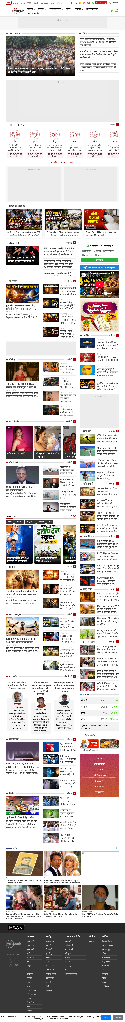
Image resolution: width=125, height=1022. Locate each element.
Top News (14, 33)
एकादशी (68, 941)
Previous (7, 56)
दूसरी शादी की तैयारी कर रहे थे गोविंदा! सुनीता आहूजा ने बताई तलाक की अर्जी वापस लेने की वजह (98, 67)
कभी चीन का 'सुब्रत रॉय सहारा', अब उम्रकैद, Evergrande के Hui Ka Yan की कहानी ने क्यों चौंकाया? (98, 41)
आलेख (48, 957)
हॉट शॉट (49, 945)
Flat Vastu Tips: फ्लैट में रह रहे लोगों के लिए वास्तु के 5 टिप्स (108, 621)
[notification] (116, 10)
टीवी (47, 986)
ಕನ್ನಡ (52, 3)
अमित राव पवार (41, 709)
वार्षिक (71, 162)
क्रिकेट (68, 9)
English (16, 3)
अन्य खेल (87, 431)
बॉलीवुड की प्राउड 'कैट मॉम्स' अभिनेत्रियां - (47, 455)
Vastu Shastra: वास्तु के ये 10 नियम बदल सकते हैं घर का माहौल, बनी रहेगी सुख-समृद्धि (108, 596)
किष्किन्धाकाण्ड (99, 775)
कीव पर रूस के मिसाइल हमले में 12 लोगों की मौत (67, 482)
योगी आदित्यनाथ (32, 941)
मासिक (63, 162)
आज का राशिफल (17, 124)
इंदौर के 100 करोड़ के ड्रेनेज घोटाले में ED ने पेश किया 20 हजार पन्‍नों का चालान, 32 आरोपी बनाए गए (107, 686)
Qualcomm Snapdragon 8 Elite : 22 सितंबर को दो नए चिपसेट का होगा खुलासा (67, 746)
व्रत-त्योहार (68, 965)
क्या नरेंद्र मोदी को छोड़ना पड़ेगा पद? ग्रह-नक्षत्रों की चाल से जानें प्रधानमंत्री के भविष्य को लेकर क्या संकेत (108, 528)
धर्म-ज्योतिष (109, 251)
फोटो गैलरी (14, 421)
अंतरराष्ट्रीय (30, 957)
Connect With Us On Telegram (102, 267)
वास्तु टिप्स (87, 589)
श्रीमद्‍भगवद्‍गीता (33, 13)
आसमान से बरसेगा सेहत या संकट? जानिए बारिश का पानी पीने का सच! (67, 624)
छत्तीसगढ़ (30, 974)
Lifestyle (19, 522)
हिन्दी (8, 3)
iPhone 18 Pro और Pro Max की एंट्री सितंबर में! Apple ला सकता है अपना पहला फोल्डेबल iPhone (67, 783)
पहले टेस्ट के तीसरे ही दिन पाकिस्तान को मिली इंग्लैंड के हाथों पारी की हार (21, 819)
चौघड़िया (105, 974)
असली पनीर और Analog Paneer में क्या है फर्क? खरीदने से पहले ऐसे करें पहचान (68, 653)
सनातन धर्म (69, 949)
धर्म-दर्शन (68, 969)
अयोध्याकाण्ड (99, 764)
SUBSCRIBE (99, 260)
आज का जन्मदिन (107, 945)
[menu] (8, 11)
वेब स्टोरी (49, 949)
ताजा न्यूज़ (87, 251)
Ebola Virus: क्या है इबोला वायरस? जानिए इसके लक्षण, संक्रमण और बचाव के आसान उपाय (67, 638)
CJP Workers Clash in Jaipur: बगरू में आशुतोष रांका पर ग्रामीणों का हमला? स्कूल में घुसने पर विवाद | (63, 234)
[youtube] (88, 3)
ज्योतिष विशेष (89, 735)
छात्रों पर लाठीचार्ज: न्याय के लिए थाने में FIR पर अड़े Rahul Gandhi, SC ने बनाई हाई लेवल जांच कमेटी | (23, 234)
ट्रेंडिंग (84, 33)
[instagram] (84, 3)
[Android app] (16, 927)
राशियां (104, 953)
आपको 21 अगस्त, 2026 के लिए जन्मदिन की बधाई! (107, 358)
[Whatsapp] (93, 3)
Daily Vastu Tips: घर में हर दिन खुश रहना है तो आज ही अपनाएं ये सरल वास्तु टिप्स (108, 609)
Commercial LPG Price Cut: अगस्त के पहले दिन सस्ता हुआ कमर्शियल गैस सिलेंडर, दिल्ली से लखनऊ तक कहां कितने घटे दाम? (108, 581)
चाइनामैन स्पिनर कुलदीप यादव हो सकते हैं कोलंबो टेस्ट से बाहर (67, 837)
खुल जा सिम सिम (51, 965)
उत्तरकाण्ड (99, 792)
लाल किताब (106, 957)
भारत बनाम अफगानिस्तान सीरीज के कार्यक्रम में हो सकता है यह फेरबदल (67, 800)
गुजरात (29, 978)
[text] (24, 219)
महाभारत (68, 961)
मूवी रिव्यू (49, 953)
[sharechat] (80, 3)
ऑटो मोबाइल (31, 994)
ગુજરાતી (59, 3)
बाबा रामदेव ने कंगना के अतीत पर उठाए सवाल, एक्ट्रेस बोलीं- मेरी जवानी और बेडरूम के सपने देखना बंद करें (67, 369)
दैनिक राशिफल (107, 941)
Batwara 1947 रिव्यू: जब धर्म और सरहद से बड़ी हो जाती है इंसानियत (67, 605)
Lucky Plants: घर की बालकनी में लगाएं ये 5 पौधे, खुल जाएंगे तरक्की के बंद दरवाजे (108, 633)
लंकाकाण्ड (99, 786)
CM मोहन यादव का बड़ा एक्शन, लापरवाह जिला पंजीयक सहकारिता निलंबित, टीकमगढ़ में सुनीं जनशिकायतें (99, 54)
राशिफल (13, 281)
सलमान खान (50, 978)
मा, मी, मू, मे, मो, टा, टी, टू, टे (95, 155)
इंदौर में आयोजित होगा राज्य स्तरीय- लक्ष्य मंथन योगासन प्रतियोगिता (21, 640)
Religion (41, 522)
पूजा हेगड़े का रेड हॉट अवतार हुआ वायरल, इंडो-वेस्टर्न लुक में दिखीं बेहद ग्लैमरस (22, 385)
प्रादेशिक (30, 965)
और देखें (73, 516)
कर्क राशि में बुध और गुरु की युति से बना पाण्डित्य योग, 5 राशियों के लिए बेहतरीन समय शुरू (67, 305)
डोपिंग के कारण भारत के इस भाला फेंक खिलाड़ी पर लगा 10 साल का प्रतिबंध (107, 438)
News (50, 522)
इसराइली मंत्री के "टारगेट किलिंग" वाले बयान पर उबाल (20, 488)
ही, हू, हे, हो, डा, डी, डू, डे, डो (75, 155)
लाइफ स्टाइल (15, 614)
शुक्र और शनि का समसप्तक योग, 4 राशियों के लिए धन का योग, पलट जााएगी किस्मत (21, 307)
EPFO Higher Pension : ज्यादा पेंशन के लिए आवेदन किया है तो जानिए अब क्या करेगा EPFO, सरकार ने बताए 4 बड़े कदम (108, 556)
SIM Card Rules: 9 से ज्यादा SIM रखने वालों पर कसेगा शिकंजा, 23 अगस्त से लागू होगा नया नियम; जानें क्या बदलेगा (68, 759)
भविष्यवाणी (88, 483)
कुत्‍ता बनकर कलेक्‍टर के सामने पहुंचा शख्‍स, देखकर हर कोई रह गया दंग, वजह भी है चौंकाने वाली (108, 661)
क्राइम (29, 998)
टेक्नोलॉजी (13, 739)
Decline (118, 1018)
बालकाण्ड (99, 758)
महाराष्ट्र (29, 982)
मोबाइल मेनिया (32, 1010)
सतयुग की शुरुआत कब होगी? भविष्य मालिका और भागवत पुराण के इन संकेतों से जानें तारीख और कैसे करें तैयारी (108, 516)
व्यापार (86, 694)
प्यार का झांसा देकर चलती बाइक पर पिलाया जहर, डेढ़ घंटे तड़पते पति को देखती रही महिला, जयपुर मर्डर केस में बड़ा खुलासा (22, 259)
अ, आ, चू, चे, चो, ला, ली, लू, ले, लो (15, 155)
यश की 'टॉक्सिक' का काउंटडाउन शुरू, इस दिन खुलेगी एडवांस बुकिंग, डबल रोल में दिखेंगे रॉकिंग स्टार (68, 383)
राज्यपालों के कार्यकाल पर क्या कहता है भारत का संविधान (67, 470)
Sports (9, 522)
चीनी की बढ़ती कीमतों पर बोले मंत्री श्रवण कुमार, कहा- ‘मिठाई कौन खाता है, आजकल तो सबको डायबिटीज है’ (58, 263)
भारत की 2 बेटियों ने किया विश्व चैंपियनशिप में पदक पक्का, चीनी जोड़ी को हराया (107, 451)
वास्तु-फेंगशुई (106, 961)
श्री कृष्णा (68, 953)
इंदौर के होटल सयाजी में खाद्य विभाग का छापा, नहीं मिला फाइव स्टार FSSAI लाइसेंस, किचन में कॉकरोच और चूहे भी (108, 674)
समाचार (30, 9)
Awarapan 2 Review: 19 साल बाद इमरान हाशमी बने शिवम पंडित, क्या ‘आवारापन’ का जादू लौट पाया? (68, 591)
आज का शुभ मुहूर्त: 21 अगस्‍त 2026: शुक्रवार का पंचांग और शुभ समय (107, 372)
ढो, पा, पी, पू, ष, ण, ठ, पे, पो (115, 155)
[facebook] (71, 3)
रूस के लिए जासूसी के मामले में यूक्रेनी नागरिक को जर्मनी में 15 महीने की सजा (68, 507)
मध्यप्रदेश (30, 969)
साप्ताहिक (54, 162)
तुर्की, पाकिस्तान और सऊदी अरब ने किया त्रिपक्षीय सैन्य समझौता (67, 667)
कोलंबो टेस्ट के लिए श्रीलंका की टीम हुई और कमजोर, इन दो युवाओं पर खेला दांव (68, 825)
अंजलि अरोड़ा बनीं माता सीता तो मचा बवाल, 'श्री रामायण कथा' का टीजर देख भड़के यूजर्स (22, 593)
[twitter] (76, 3)
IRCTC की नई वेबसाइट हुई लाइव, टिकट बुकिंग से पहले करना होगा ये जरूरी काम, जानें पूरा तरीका (108, 568)
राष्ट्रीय (29, 953)
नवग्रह (104, 982)
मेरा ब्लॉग (13, 676)
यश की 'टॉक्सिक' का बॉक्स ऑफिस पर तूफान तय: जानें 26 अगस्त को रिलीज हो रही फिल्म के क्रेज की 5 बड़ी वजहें (68, 576)
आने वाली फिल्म (51, 969)
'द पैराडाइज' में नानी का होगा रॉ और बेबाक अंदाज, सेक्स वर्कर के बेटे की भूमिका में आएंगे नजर (67, 412)
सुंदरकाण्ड (99, 780)
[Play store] (111, 10)
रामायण (68, 957)
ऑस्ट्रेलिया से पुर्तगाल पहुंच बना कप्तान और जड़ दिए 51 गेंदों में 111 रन (67, 813)
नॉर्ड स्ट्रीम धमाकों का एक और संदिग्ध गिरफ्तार (68, 494)
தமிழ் (23, 3)
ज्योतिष (78, 9)
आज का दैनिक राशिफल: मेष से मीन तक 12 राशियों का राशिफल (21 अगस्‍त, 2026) (107, 345)
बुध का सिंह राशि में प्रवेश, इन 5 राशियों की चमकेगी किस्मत (68, 291)
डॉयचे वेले (13, 462)
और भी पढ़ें (68, 676)
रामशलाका (105, 969)
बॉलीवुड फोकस (51, 974)
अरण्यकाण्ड (99, 769)
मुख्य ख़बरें (30, 949)
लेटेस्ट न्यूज (14, 242)
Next (73, 56)
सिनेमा (9, 427)
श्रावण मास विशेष (55, 9)
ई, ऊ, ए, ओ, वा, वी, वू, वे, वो (35, 155)
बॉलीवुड (41, 9)
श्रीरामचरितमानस (92, 9)
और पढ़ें (112, 124)
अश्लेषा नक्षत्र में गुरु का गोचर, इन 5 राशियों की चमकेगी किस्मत (68, 319)
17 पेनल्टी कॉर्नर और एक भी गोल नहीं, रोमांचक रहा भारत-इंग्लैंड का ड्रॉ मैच (107, 463)
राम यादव (17, 704)
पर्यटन (48, 961)
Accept (106, 1018)
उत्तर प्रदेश (30, 945)
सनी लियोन (49, 982)
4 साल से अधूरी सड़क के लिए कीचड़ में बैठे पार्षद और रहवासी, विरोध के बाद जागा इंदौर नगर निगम (108, 649)
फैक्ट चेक (30, 1002)
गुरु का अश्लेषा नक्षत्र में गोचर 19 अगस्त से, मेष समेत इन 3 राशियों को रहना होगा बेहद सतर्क (68, 334)
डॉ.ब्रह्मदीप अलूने (64, 706)
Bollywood (30, 522)
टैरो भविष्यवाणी (107, 965)
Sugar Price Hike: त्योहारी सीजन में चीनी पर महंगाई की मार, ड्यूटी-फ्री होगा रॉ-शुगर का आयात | (102, 234)
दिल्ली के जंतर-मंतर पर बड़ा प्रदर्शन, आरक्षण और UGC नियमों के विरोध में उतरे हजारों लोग (39, 70)
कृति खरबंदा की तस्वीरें (16, 453)
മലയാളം (44, 3)
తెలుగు (36, 3)
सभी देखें (69, 242)
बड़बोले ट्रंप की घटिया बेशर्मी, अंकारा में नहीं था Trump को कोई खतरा (17, 685)
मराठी (29, 3)
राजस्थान (30, 986)
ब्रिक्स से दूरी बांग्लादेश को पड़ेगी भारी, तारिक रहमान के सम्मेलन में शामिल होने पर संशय (64, 686)
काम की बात (88, 536)
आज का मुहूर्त (106, 949)
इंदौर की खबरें (89, 641)
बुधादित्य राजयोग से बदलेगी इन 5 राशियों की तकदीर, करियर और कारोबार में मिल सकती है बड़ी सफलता (108, 386)
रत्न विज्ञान (105, 986)
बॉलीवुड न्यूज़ (50, 941)
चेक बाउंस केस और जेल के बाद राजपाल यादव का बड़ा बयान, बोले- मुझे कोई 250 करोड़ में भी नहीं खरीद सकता (68, 398)
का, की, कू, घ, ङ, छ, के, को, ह (55, 155)
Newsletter (100, 3)
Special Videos (17, 205)
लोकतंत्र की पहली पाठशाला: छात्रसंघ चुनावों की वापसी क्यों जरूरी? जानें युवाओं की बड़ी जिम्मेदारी (41, 688)
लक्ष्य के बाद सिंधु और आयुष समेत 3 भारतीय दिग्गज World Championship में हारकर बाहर (106, 475)
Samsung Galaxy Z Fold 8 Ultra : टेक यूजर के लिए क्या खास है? (21, 765)
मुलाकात (49, 990)
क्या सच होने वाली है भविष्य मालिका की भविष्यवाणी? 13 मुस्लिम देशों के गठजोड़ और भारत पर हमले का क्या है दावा (107, 503)
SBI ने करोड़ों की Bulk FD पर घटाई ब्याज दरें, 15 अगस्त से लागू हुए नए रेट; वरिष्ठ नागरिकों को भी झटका (107, 544)
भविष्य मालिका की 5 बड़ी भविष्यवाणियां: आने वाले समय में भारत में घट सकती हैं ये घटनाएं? (108, 491)
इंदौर (28, 961)
